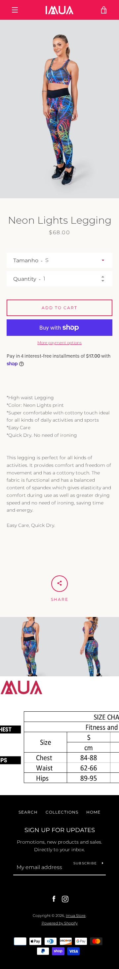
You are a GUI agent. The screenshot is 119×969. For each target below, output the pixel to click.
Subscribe (85, 863)
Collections (62, 812)
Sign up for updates (59, 830)
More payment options (59, 342)
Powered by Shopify (60, 923)
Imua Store (76, 915)
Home (93, 812)
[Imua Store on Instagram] (65, 899)
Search (28, 812)
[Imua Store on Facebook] (54, 899)
